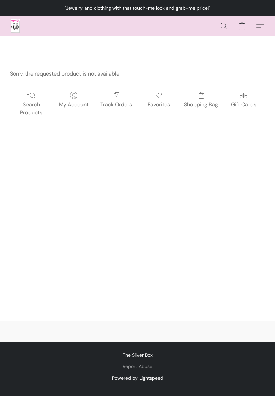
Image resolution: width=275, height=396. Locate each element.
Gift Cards (243, 104)
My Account (74, 104)
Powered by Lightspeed (137, 378)
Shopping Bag (201, 104)
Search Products (31, 108)
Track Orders (116, 104)
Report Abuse (137, 366)
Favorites (159, 104)
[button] (15, 26)
